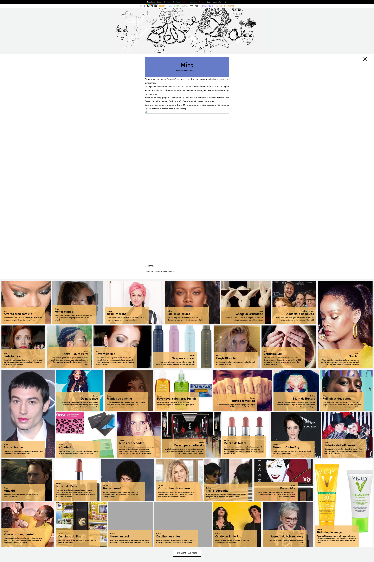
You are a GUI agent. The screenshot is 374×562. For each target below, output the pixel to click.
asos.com (211, 105)
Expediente (151, 2)
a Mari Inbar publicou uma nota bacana (170, 90)
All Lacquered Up (176, 97)
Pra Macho (195, 6)
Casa (169, 6)
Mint (187, 64)
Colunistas (229, 6)
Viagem (219, 6)
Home (142, 6)
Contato (159, 2)
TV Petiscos (152, 6)
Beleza (162, 6)
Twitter (178, 2)
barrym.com (167, 109)
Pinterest (202, 2)
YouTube (185, 2)
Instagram (193, 2)
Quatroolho (207, 6)
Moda (176, 6)
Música (184, 6)
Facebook (170, 2)
